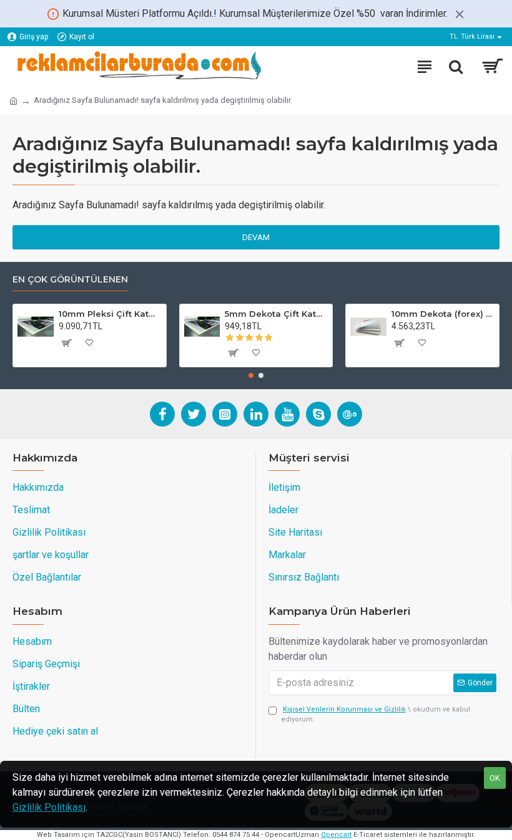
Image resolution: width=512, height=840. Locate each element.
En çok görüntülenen (70, 279)
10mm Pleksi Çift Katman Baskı (110, 314)
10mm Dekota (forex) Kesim (443, 314)
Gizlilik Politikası (49, 807)
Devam (256, 237)
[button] (251, 375)
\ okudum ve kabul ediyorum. (375, 714)
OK (495, 778)
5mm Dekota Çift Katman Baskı (276, 314)
